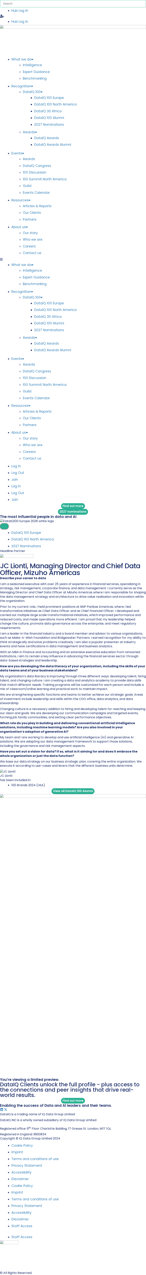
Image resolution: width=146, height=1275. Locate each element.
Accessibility (21, 1172)
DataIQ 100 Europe (49, 97)
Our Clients (32, 212)
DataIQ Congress (37, 166)
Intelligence (32, 65)
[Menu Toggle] (4, 526)
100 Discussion (34, 172)
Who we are (32, 239)
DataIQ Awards (46, 138)
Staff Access (21, 1226)
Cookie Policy (22, 1145)
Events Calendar (36, 192)
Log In (16, 466)
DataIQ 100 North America (55, 104)
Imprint (17, 1152)
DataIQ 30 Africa (48, 111)
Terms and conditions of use (35, 1159)
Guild (27, 186)
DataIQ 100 (31, 92)
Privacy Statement (26, 1165)
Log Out (17, 472)
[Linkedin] (1, 1109)
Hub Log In (19, 10)
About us (18, 227)
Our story (30, 233)
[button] (73, 16)
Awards (29, 132)
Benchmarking (35, 78)
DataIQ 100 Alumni (49, 117)
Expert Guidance (36, 72)
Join (14, 479)
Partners (29, 219)
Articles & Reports (37, 206)
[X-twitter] (5, 1109)
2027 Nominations (49, 124)
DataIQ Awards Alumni (52, 144)
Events (16, 153)
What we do (21, 59)
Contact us (32, 253)
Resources (19, 200)
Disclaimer (20, 1179)
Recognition (21, 86)
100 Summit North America (45, 179)
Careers (29, 246)
